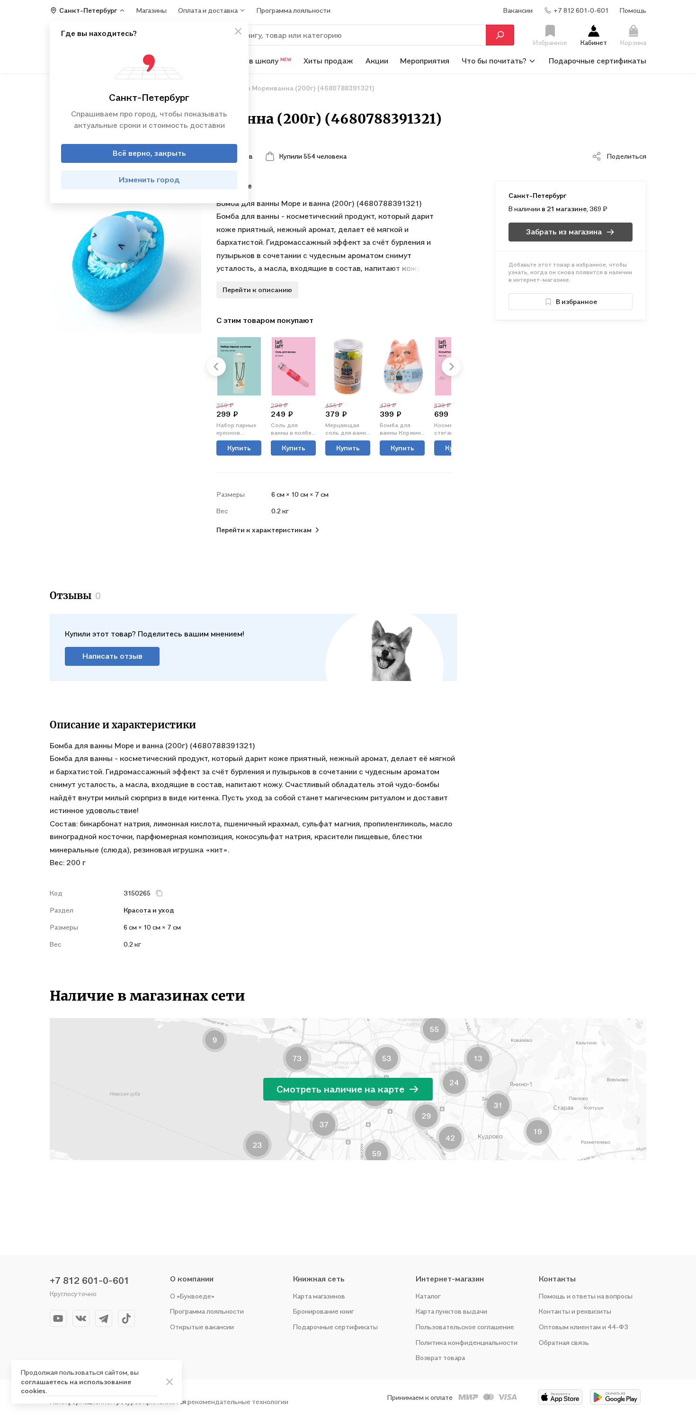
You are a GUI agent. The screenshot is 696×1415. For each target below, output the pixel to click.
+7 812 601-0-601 (89, 1280)
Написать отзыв (112, 656)
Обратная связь (564, 1342)
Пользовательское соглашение (465, 1327)
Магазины (151, 10)
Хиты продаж (328, 60)
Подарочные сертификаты (597, 60)
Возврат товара (440, 1357)
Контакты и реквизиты (575, 1311)
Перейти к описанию (257, 290)
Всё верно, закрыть (149, 153)
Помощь (633, 10)
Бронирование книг (323, 1311)
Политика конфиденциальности (467, 1342)
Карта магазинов (319, 1296)
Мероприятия (424, 60)
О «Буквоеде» (192, 1296)
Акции (377, 60)
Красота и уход (149, 910)
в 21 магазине (564, 209)
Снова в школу (258, 60)
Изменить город (149, 180)
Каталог (428, 1296)
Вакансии (518, 10)
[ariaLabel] (169, 1381)
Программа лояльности (207, 1311)
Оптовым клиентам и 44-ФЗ (583, 1327)
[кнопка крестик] (238, 31)
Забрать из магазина (564, 231)
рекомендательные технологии (237, 1401)
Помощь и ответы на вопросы (586, 1296)
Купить (239, 448)
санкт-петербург (538, 195)
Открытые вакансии (202, 1327)
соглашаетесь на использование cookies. (76, 1386)
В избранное (576, 301)
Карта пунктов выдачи (451, 1311)
